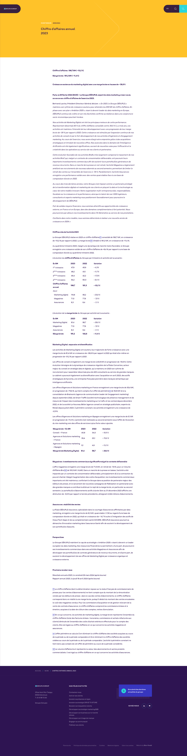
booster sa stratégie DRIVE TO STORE (83, 703)
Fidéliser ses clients (76, 725)
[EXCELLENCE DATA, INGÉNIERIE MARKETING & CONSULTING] (10, 8)
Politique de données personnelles (85, 746)
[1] (100, 237)
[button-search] (175, 9)
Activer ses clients (76, 696)
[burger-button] (183, 9)
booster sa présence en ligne (79, 699)
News (47, 671)
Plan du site (67, 746)
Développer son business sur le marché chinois (83, 714)
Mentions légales (113, 746)
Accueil (38, 671)
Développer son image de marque (81, 718)
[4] (66, 470)
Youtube (149, 705)
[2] (91, 241)
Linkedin (144, 705)
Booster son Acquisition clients (80, 706)
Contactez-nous (75, 692)
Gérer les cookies (127, 745)
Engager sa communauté (78, 722)
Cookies (102, 746)
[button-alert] (123, 691)
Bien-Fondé (148, 745)
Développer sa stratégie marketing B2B (83, 709)
